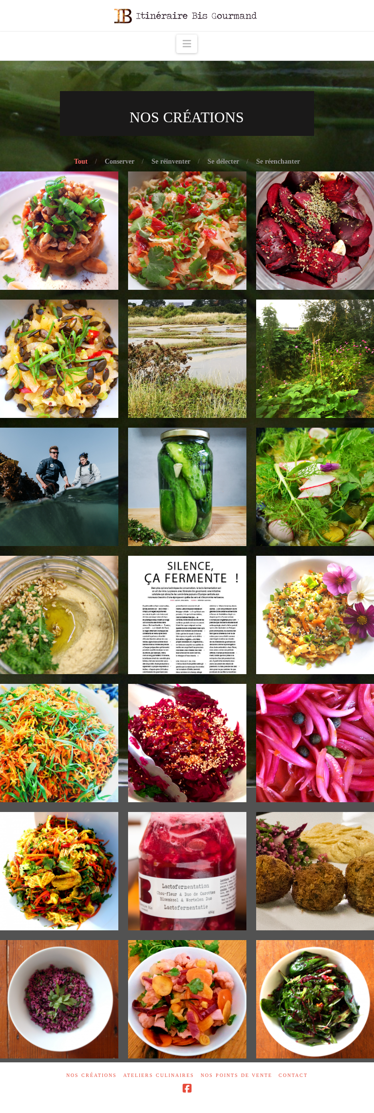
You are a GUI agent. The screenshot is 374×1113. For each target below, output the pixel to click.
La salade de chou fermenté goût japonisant (315, 587)
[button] (186, 44)
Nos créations (91, 1075)
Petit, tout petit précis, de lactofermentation (187, 839)
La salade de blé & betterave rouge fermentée (315, 971)
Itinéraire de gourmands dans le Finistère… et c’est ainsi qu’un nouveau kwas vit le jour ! (315, 198)
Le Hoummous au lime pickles (59, 587)
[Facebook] (187, 1088)
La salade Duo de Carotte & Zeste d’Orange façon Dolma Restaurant (59, 711)
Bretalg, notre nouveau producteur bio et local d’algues (58, 455)
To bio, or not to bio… (315, 331)
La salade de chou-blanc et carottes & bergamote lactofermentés (59, 839)
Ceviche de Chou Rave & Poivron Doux (59, 336)
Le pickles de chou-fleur (187, 971)
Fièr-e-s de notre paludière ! (187, 336)
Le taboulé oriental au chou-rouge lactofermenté (59, 971)
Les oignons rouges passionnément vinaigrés (315, 720)
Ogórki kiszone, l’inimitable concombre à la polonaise (187, 459)
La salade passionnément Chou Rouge (187, 711)
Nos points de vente (236, 1075)
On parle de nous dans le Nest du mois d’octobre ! (187, 591)
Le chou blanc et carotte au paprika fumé (187, 207)
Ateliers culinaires (158, 1075)
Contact (293, 1075)
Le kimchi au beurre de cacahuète (58, 207)
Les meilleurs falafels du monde (315, 848)
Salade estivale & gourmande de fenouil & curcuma (315, 450)
